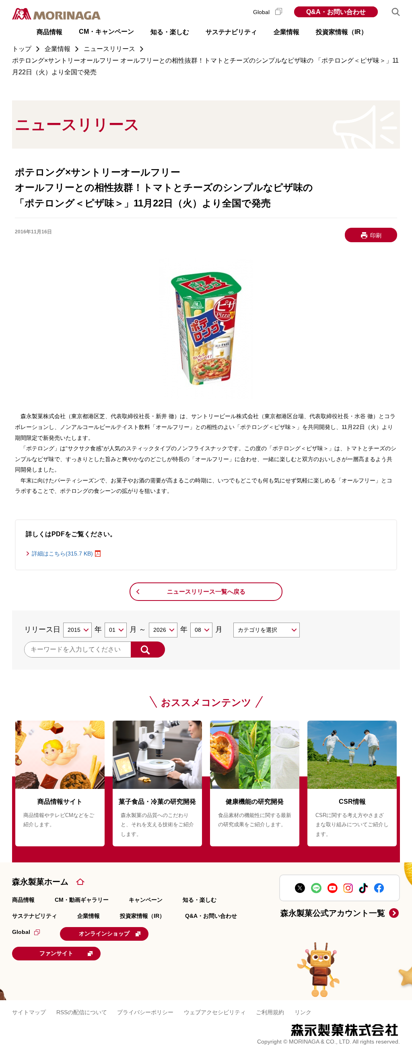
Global (262, 12)
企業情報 (88, 916)
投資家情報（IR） (142, 916)
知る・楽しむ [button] (169, 32)
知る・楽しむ (199, 900)
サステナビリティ (34, 916)
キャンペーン (146, 900)
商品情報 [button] (49, 32)
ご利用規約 (270, 1012)
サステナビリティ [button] (231, 32)
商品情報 (23, 900)
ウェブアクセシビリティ (215, 1012)
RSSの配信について (81, 1012)
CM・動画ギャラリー (82, 900)
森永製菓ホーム (40, 881)
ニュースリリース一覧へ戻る (206, 591)
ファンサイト (56, 953)
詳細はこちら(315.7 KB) (62, 553)
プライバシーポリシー (145, 1012)
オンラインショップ (104, 933)
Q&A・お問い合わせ (336, 11)
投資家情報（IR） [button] (341, 32)
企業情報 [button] (286, 32)
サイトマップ (29, 1012)
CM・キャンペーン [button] (106, 31)
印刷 (375, 235)
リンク (303, 1012)
